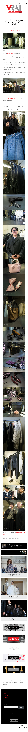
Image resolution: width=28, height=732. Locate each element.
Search (5, 704)
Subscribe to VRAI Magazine (10, 699)
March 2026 (6, 538)
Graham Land (10, 53)
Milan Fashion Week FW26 (14, 538)
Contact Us (6, 697)
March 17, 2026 (5, 50)
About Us (6, 695)
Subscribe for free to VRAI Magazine (10, 98)
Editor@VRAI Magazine (15, 30)
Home (5, 693)
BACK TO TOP (13, 720)
